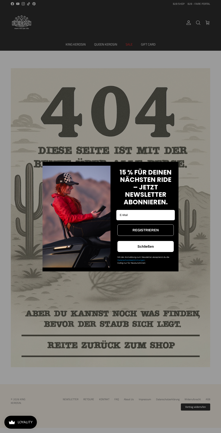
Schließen (145, 246)
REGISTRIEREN (146, 230)
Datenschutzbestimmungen (131, 260)
